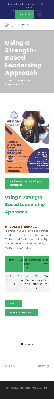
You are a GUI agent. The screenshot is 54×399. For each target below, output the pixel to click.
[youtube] (16, 392)
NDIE (11, 80)
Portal (38, 10)
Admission (14, 84)
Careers (17, 10)
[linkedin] (11, 392)
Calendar (28, 10)
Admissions (25, 80)
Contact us (24, 14)
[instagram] (21, 392)
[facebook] (6, 392)
